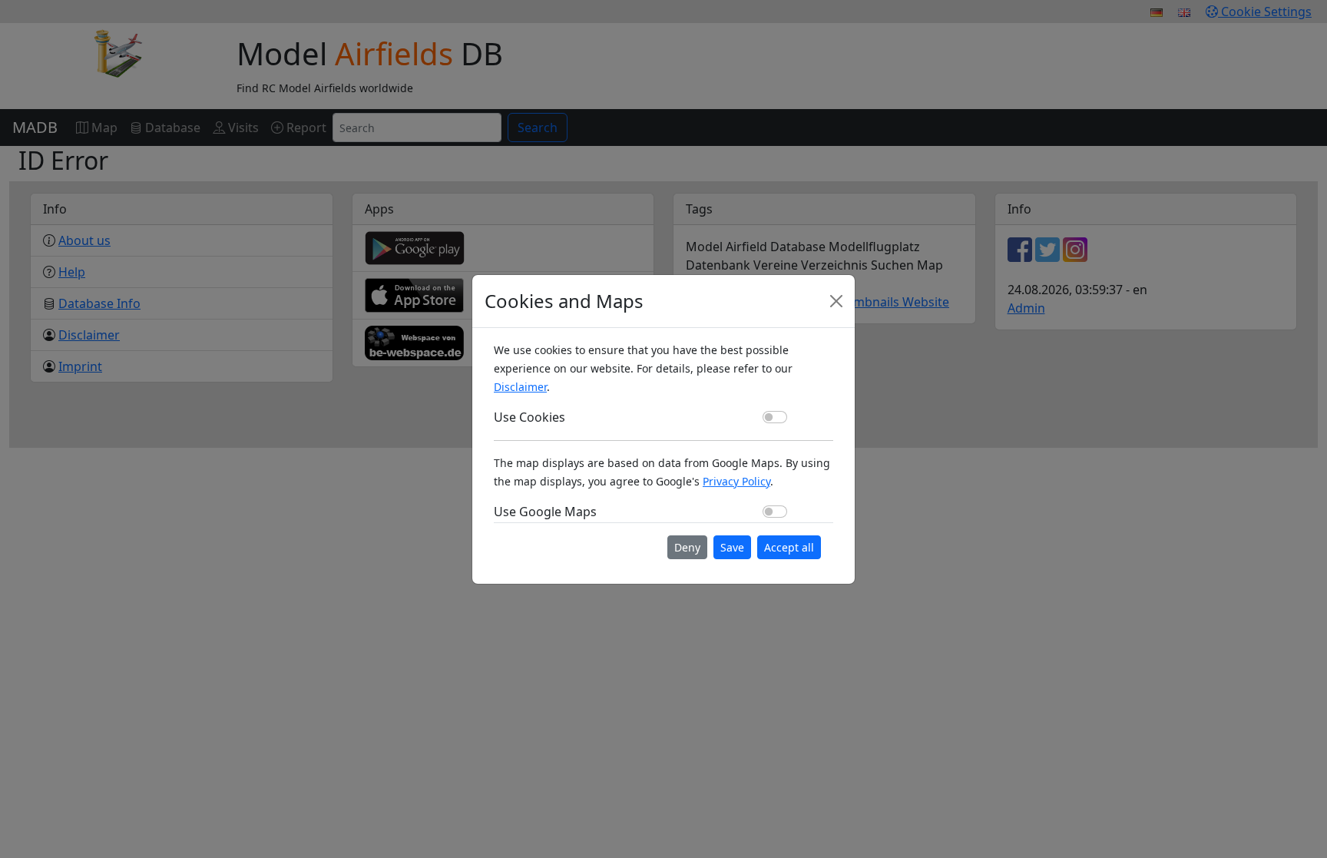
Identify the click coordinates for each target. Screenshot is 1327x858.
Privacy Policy (736, 481)
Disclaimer (520, 386)
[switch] (775, 417)
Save (732, 547)
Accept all (789, 547)
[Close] (836, 301)
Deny (687, 547)
